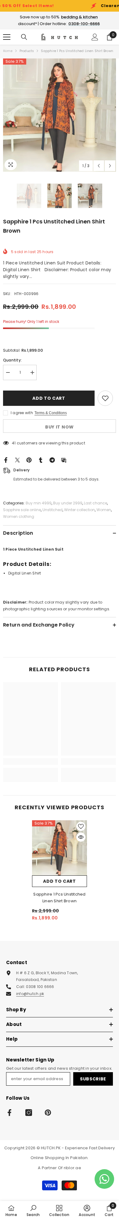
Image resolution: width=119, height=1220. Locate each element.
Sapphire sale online (22, 509)
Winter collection (79, 509)
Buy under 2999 (67, 503)
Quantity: (12, 360)
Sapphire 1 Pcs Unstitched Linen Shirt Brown (59, 897)
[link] (30, 761)
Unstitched (52, 509)
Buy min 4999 (39, 503)
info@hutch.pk (30, 993)
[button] (98, 165)
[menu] (6, 37)
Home (8, 51)
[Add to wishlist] (105, 398)
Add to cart (48, 398)
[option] (59, 115)
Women (103, 509)
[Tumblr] (40, 459)
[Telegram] (52, 459)
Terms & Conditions (50, 413)
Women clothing (18, 516)
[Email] (64, 459)
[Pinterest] (29, 459)
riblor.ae (72, 1168)
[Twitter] (17, 459)
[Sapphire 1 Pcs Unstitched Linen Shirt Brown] (59, 847)
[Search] (24, 37)
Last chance (95, 503)
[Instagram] (28, 1112)
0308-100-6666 (84, 24)
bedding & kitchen (79, 17)
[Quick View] (80, 837)
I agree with (22, 412)
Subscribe (93, 1079)
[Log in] (95, 37)
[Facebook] (6, 459)
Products (27, 51)
